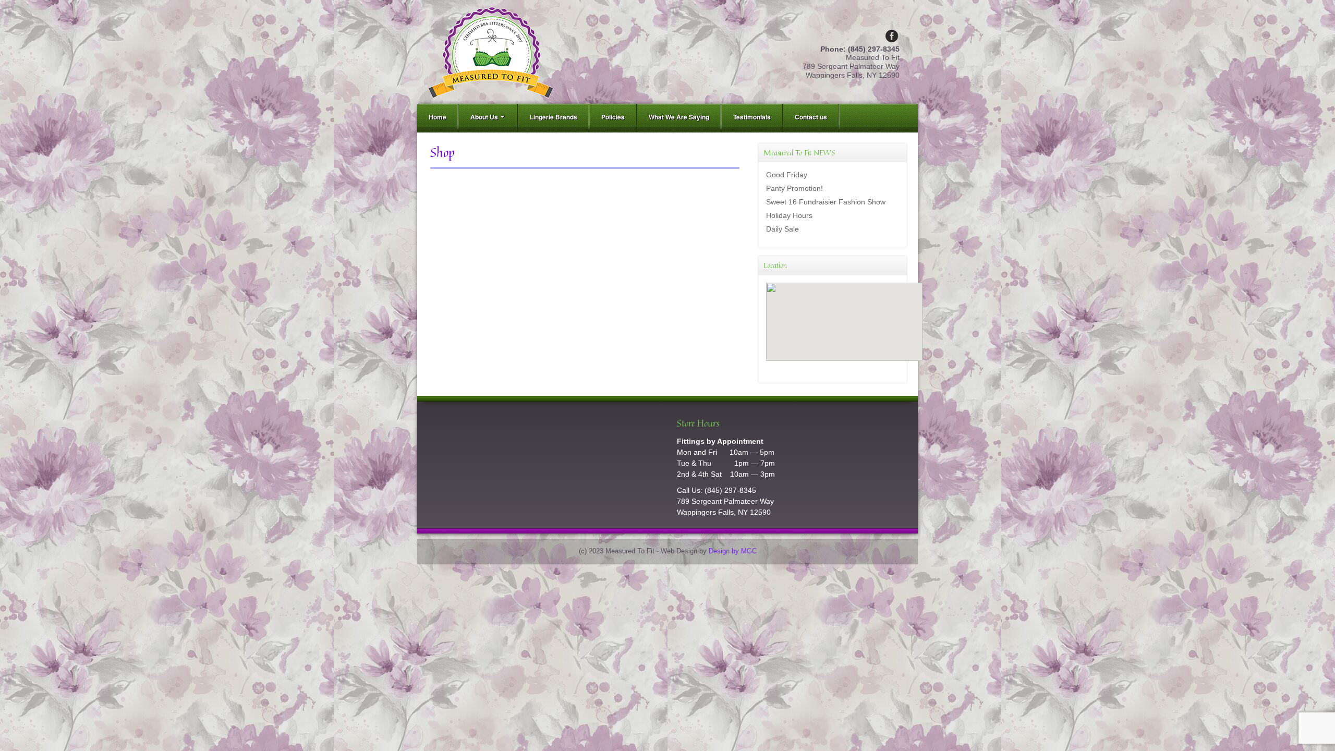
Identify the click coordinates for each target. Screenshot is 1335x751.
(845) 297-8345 (730, 490)
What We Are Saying (679, 117)
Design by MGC (733, 551)
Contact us (811, 117)
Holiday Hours (789, 215)
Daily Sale (782, 229)
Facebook (891, 36)
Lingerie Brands (553, 117)
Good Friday (786, 175)
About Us (484, 117)
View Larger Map (790, 369)
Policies (613, 117)
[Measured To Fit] (491, 51)
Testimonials (752, 117)
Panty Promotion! (794, 188)
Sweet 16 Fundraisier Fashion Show (825, 202)
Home (437, 117)
